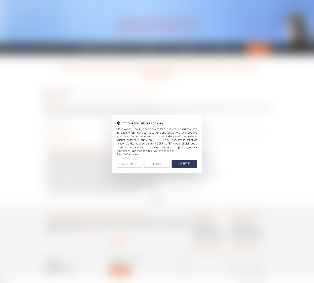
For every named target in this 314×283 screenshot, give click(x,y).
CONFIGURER (130, 163)
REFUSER (157, 163)
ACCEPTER (184, 163)
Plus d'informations (128, 154)
